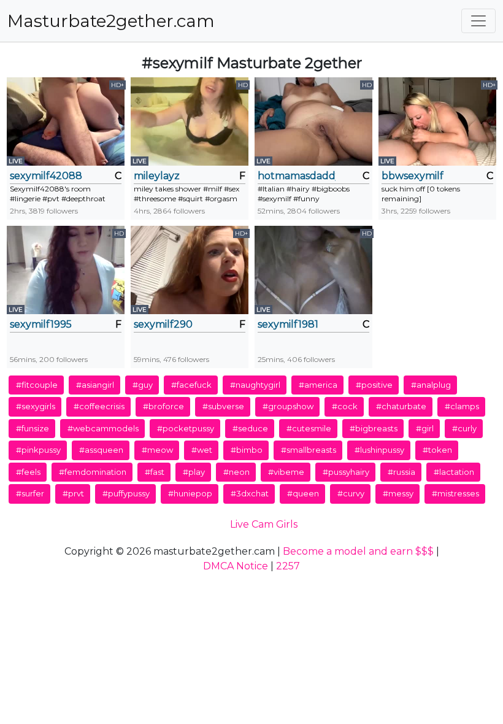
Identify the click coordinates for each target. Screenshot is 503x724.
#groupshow (288, 406)
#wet (201, 450)
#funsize (32, 428)
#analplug (431, 385)
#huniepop (190, 493)
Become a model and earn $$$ (358, 551)
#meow (157, 450)
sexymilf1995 (41, 324)
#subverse (223, 406)
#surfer (30, 493)
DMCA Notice (235, 566)
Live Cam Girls (264, 524)
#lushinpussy (379, 450)
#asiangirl (95, 385)
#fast (154, 472)
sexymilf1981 (288, 324)
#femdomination (92, 472)
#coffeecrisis (99, 406)
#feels (28, 472)
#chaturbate (401, 406)
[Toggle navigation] (478, 21)
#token (437, 450)
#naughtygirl (255, 385)
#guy (142, 385)
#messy (398, 493)
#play (194, 472)
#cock (345, 406)
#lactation (454, 472)
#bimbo (247, 450)
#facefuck (191, 385)
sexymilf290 (163, 324)
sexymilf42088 (46, 176)
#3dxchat (250, 493)
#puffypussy (126, 493)
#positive (374, 385)
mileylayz (157, 176)
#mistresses (455, 493)
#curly (464, 428)
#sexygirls (35, 406)
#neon (236, 472)
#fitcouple (37, 385)
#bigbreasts (373, 428)
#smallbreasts (308, 450)
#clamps (462, 406)
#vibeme (286, 472)
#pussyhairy (346, 472)
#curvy (350, 493)
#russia (401, 472)
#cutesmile (308, 428)
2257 (288, 566)
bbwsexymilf (412, 176)
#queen (303, 493)
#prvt (73, 493)
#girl (425, 428)
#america (318, 385)
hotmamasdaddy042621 (297, 176)
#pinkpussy (38, 450)
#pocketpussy (185, 428)
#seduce (250, 428)
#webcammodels (103, 428)
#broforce (163, 406)
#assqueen (101, 450)
